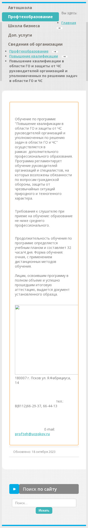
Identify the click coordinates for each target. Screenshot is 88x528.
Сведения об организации (35, 44)
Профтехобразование (30, 16)
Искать (44, 510)
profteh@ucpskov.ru (32, 434)
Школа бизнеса (24, 25)
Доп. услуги (20, 35)
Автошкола (20, 7)
